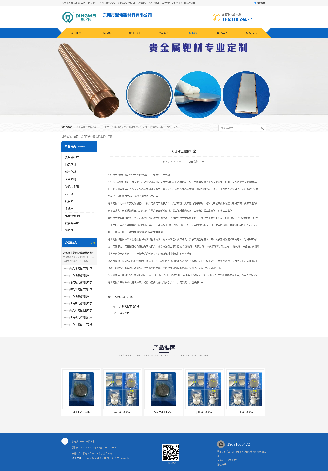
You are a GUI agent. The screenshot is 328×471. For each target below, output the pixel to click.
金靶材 (69, 208)
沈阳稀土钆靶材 (163, 412)
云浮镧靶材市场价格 (128, 306)
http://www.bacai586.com (120, 297)
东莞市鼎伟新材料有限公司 (85, 453)
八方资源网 (90, 458)
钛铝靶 (69, 201)
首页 (75, 136)
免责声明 (102, 458)
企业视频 (134, 33)
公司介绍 (163, 33)
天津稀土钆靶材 (204, 412)
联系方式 (251, 33)
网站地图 (124, 458)
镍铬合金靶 (72, 223)
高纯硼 (69, 194)
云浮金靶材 (123, 313)
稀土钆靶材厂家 (245, 412)
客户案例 (222, 33)
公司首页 (76, 33)
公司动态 (192, 33)
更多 (93, 243)
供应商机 (105, 33)
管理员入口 (113, 458)
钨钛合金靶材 (73, 216)
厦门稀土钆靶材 (81, 412)
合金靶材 (70, 179)
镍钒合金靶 (72, 186)
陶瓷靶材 (70, 164)
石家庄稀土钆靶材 (122, 412)
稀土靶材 (70, 171)
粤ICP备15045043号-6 (105, 447)
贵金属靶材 (72, 157)
